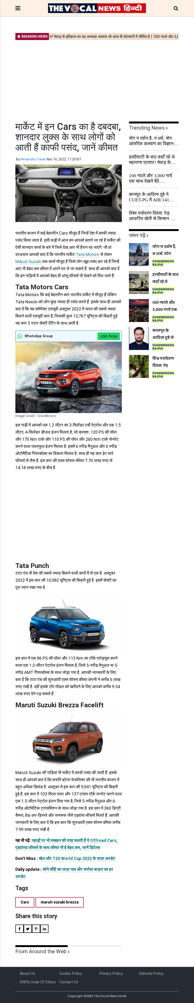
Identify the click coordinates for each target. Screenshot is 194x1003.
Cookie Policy (70, 973)
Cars (25, 902)
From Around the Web (40, 951)
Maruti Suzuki (28, 261)
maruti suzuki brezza (60, 902)
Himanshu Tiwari (33, 159)
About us (27, 973)
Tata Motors (87, 254)
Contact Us (68, 982)
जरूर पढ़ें (137, 235)
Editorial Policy (151, 973)
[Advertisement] (97, 78)
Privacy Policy (111, 973)
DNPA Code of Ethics (38, 982)
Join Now (109, 336)
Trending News (147, 128)
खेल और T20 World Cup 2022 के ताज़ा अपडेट (77, 858)
